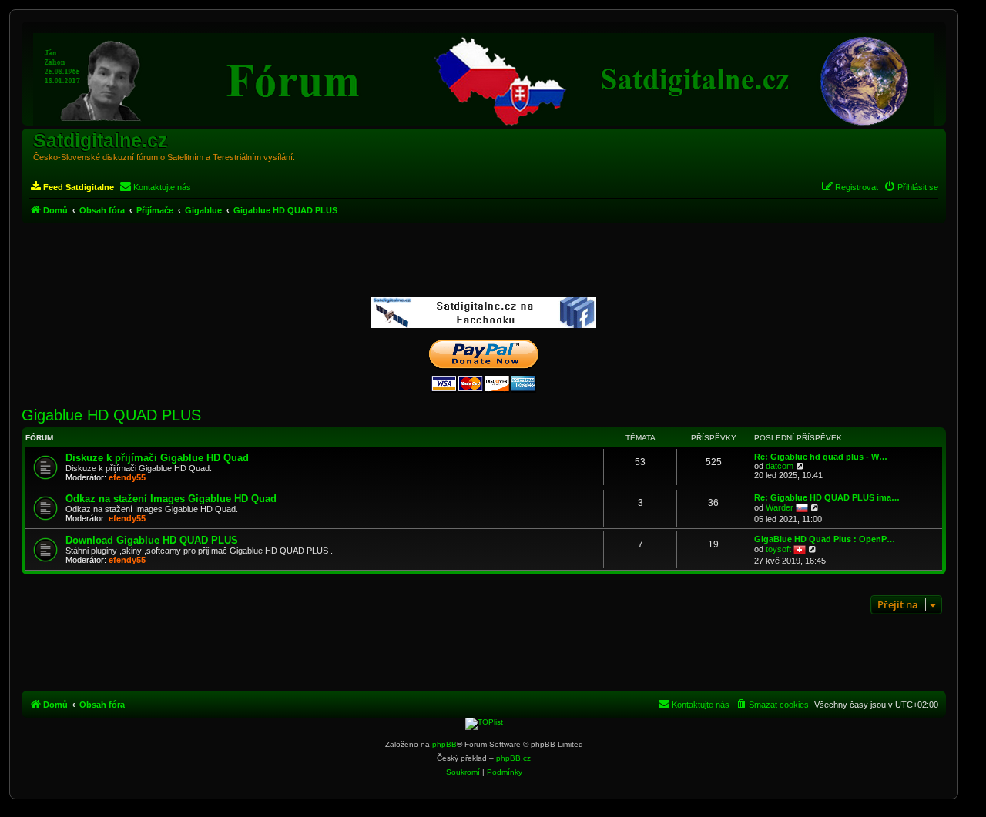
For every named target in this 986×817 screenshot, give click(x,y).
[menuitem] (71, 187)
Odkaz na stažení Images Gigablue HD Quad (171, 498)
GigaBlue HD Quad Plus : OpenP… (824, 539)
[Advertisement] (483, 261)
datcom (779, 465)
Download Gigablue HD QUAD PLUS (151, 540)
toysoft (778, 549)
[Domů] (483, 75)
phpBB (444, 744)
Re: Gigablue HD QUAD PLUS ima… (827, 497)
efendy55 (127, 477)
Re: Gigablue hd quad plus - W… (820, 456)
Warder (779, 507)
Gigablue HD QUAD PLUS (111, 415)
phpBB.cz (513, 758)
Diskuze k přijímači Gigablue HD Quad (157, 458)
